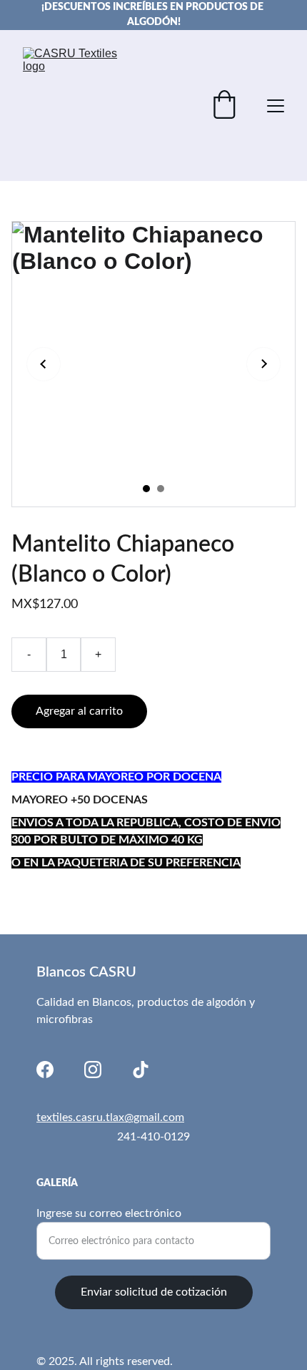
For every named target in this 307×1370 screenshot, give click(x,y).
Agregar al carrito (79, 711)
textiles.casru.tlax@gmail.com (110, 1117)
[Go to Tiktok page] (140, 1069)
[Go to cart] (224, 105)
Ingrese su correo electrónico (108, 1213)
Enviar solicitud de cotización (154, 1292)
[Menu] (275, 105)
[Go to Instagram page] (92, 1069)
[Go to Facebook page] (45, 1069)
